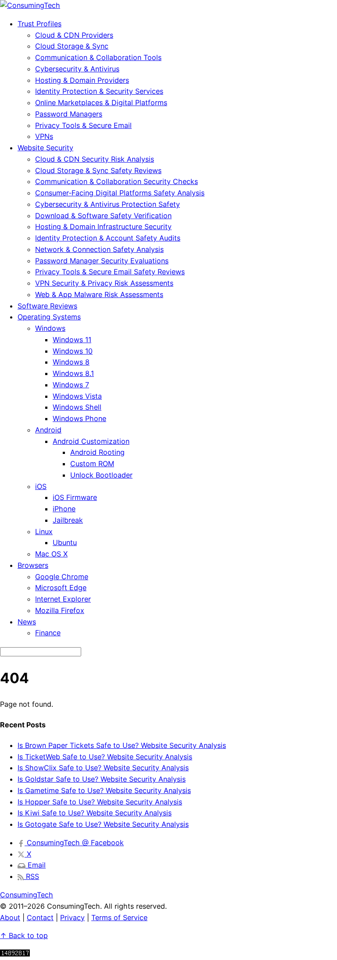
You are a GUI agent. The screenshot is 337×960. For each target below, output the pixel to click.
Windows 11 (72, 339)
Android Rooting (97, 452)
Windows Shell (77, 407)
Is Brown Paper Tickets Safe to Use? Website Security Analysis (122, 745)
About (10, 917)
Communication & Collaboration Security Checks (116, 181)
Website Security (45, 147)
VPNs (44, 136)
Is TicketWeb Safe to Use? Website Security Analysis (105, 756)
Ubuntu (65, 542)
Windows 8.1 (73, 373)
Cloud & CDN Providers (74, 35)
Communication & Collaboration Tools (98, 57)
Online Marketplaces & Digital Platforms (101, 102)
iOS (41, 486)
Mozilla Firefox (59, 610)
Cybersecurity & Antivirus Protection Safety (107, 204)
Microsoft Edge (60, 587)
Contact (40, 917)
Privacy (72, 917)
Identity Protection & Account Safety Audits (107, 238)
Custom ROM (92, 463)
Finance (48, 632)
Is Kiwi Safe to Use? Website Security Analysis (95, 812)
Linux (44, 531)
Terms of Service (119, 917)
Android (48, 429)
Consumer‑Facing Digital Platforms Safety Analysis (119, 192)
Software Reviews (47, 305)
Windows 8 (71, 362)
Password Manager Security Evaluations (101, 260)
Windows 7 (71, 384)
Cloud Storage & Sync (71, 46)
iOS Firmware (75, 497)
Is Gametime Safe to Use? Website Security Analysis (104, 790)
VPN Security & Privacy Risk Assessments (104, 283)
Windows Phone (79, 418)
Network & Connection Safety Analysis (99, 249)
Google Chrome (61, 576)
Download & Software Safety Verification (103, 215)
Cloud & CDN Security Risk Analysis (94, 159)
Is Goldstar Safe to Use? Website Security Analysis (102, 779)
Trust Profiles (39, 23)
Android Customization (91, 441)
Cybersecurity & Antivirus (77, 68)
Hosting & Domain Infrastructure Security (103, 226)
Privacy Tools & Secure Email (83, 125)
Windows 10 (73, 351)
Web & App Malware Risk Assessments (99, 294)
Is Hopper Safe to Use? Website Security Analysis (100, 801)
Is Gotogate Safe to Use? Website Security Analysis (103, 824)
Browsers (33, 565)
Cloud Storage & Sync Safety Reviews (98, 170)
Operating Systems (49, 316)
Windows (50, 328)
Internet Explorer (63, 599)
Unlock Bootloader (101, 475)
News (27, 621)
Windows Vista (77, 396)
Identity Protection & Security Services (99, 91)
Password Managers (68, 114)
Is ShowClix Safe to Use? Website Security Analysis (103, 767)
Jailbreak (68, 520)
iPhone (64, 508)
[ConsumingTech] (30, 5)
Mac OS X (51, 553)
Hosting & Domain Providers (82, 80)
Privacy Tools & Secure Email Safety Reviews (110, 271)
